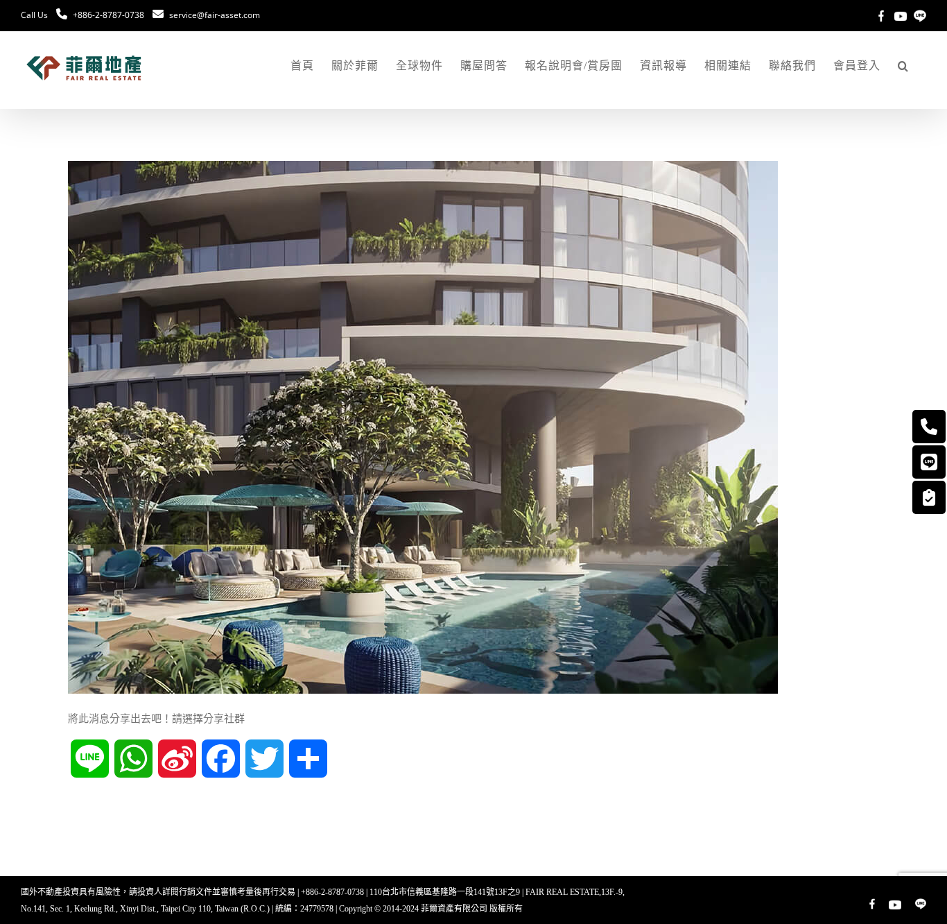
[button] (903, 66)
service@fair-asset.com (214, 15)
